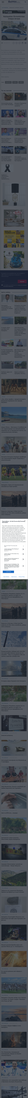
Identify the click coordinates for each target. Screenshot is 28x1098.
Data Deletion (6, 576)
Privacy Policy (22, 576)
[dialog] (14, 549)
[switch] (23, 549)
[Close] (25, 521)
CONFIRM (8, 571)
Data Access (14, 576)
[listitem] (14, 546)
